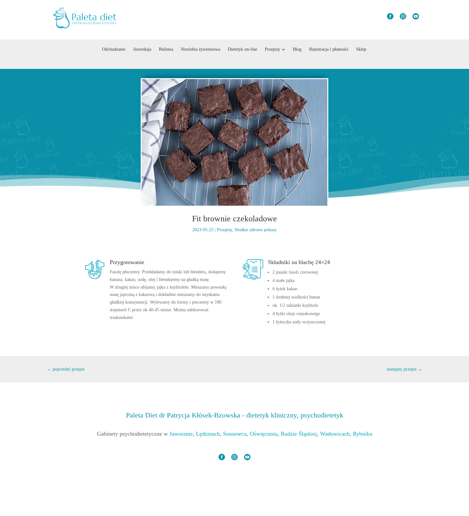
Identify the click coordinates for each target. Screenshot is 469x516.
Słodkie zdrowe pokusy (255, 229)
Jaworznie (181, 434)
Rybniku (362, 434)
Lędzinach (208, 434)
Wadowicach (335, 434)
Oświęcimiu (264, 434)
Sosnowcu (235, 434)
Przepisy (224, 229)
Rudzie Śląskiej (299, 434)
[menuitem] (113, 49)
